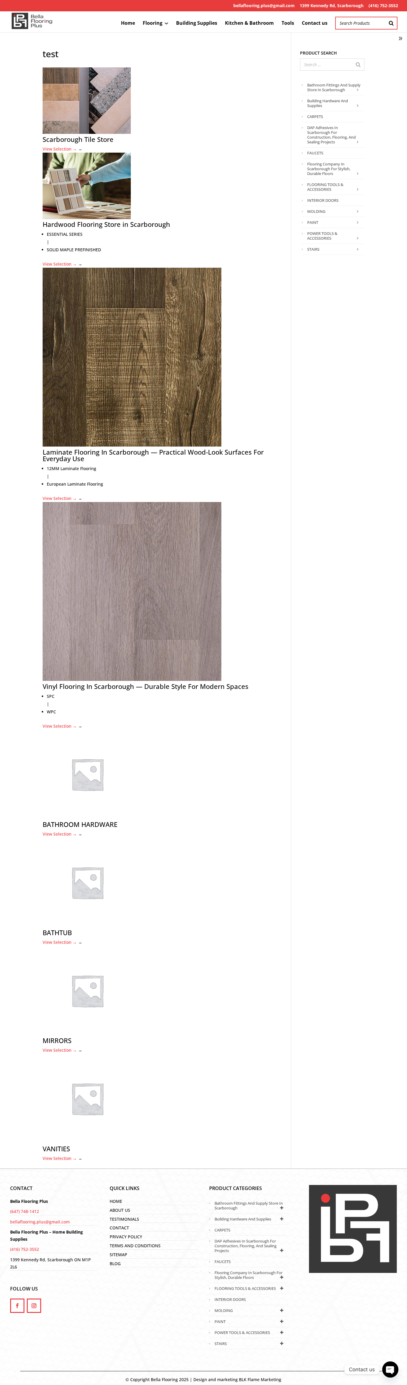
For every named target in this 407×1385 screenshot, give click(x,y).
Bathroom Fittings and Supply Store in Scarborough (334, 87)
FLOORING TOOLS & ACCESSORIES (325, 187)
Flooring (152, 23)
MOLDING (316, 211)
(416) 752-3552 (383, 5)
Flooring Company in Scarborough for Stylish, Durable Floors (328, 168)
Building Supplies (196, 23)
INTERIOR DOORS (322, 200)
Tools (288, 23)
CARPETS (315, 116)
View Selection (60, 149)
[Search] (391, 23)
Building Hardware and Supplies (327, 103)
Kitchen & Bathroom (249, 23)
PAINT (312, 222)
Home (128, 23)
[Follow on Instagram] (34, 1306)
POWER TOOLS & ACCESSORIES (322, 236)
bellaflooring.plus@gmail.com (264, 5)
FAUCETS (315, 153)
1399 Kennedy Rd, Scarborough (331, 5)
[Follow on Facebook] (17, 1306)
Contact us (314, 23)
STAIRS (313, 249)
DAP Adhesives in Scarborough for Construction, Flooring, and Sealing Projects (331, 135)
